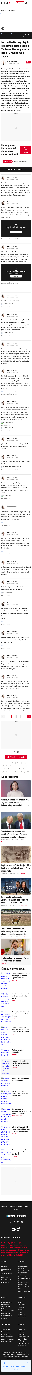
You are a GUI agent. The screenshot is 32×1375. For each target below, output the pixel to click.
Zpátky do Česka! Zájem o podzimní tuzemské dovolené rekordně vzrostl (20, 1093)
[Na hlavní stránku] (5, 2)
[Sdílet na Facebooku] (14, 752)
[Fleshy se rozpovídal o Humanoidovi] (6, 1052)
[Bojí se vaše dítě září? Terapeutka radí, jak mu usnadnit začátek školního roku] (6, 1115)
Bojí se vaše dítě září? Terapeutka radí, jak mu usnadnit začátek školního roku (21, 1111)
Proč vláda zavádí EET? (7, 1310)
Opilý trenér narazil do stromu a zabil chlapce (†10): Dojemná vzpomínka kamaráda (21, 976)
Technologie (5, 1324)
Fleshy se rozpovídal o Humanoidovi (18, 1051)
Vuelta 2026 (19, 1255)
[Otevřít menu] (29, 3)
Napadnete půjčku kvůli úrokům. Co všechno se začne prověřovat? (21, 1063)
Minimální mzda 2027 (23, 1336)
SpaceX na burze (5, 1329)
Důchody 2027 (21, 1334)
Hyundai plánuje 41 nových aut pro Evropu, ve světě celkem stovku (20, 996)
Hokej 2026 (21, 1307)
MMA (19, 1302)
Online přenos (12, 10)
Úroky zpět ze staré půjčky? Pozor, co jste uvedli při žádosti (15, 959)
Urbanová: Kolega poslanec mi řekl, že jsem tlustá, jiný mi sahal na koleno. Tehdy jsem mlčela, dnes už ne (15, 802)
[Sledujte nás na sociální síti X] (10, 1222)
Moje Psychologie (6, 1243)
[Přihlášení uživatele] (26, 3)
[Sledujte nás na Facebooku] (14, 1222)
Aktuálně (4, 1262)
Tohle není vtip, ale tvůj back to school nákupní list (20, 1079)
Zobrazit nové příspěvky (10, 1369)
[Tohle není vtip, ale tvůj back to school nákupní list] (6, 1082)
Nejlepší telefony (5, 1331)
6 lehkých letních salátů (24, 1291)
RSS (26, 1206)
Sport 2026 (22, 1297)
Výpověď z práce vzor (6, 1315)
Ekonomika (21, 1324)
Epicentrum (4, 1266)
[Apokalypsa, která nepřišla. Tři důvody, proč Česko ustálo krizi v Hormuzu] (6, 1017)
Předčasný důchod (22, 1329)
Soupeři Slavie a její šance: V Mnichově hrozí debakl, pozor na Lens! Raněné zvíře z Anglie (20, 1029)
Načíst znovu (16, 232)
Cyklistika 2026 (22, 1317)
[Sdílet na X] (18, 752)
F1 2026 (20, 1312)
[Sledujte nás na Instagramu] (18, 1222)
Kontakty (4, 1206)
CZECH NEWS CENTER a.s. (22, 1352)
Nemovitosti (9, 1248)
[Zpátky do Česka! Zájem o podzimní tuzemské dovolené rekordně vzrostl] (6, 1097)
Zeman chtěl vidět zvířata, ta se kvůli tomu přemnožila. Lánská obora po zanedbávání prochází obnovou (13, 931)
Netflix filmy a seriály (6, 1341)
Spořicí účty (21, 1331)
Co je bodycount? (5, 1282)
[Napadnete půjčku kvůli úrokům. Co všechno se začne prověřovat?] (7, 1067)
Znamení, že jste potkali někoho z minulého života (24, 1272)
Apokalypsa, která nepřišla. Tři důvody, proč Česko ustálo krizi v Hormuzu (21, 1014)
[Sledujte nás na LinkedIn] (21, 1222)
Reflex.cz (3, 10)
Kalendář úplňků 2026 (6, 1280)
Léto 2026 (21, 1262)
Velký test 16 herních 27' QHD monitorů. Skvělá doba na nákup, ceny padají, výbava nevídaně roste (21, 1129)
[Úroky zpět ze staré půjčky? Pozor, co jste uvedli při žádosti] (15, 947)
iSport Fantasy (10, 1245)
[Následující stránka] (29, 716)
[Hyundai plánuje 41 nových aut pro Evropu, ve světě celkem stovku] (6, 1000)
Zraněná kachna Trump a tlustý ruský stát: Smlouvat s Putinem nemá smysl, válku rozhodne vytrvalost (14, 834)
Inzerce (20, 1206)
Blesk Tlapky (15, 1243)
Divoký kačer (4, 1318)
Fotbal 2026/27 (21, 1304)
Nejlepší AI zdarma (6, 1334)
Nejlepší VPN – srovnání (7, 1339)
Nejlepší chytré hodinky (7, 1336)
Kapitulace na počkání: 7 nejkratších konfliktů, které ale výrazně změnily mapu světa (16, 868)
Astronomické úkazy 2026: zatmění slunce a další (24, 1278)
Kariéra (16, 1209)
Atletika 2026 (21, 1314)
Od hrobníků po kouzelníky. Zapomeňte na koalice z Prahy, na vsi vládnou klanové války (14, 900)
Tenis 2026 (20, 1309)
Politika (3, 1297)
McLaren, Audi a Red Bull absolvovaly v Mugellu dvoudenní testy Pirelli (21, 1152)
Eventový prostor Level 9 (12, 1252)
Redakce (12, 1206)
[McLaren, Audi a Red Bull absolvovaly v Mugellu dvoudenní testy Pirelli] (6, 1156)
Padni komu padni (5, 1313)
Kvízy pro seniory (5, 1277)
